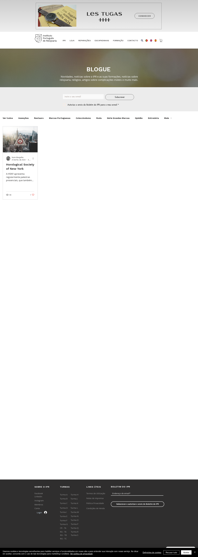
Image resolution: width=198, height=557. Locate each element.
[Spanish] (154, 40)
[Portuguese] (145, 40)
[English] (150, 40)
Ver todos (8, 118)
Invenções (23, 118)
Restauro (39, 118)
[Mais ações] (34, 158)
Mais (166, 118)
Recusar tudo (171, 552)
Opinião (139, 118)
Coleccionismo (83, 118)
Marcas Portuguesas (59, 118)
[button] (72, 40)
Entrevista (153, 118)
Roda (99, 118)
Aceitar (186, 552)
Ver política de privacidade (81, 553)
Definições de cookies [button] (152, 552)
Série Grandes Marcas (118, 118)
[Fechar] (194, 552)
